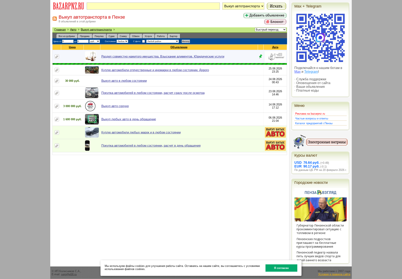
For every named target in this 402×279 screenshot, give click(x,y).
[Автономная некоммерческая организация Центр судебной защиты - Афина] (275, 60)
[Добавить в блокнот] (57, 56)
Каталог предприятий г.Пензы (313, 123)
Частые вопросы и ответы (311, 118)
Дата (275, 47)
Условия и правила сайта (334, 274)
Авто (73, 29)
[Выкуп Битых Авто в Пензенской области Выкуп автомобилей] (275, 136)
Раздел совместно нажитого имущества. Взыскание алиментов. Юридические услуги (162, 56)
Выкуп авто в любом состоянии (124, 80)
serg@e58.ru (69, 274)
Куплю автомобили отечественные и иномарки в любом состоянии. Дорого (155, 70)
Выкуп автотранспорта (96, 29)
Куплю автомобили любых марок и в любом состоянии (141, 132)
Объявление (178, 47)
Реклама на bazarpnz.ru (310, 113)
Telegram (311, 71)
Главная (60, 29)
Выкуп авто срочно (115, 106)
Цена (72, 47)
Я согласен (281, 268)
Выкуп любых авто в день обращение (128, 119)
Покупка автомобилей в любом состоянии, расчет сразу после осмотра (153, 93)
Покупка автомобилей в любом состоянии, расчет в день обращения (151, 145)
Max (297, 71)
